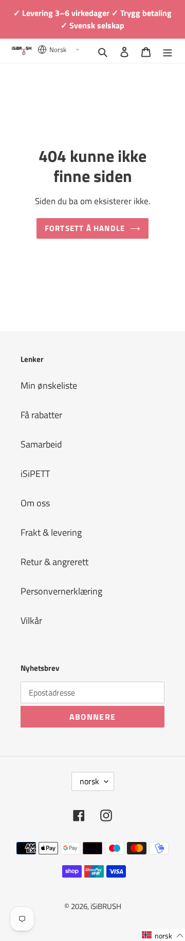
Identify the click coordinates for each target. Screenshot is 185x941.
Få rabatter (41, 415)
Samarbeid (41, 444)
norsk (89, 781)
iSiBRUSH (105, 906)
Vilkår (31, 621)
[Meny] (167, 51)
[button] (163, 935)
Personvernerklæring (61, 591)
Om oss (35, 503)
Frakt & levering (51, 532)
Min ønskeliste (49, 385)
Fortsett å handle (85, 228)
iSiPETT (35, 474)
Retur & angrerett (54, 562)
